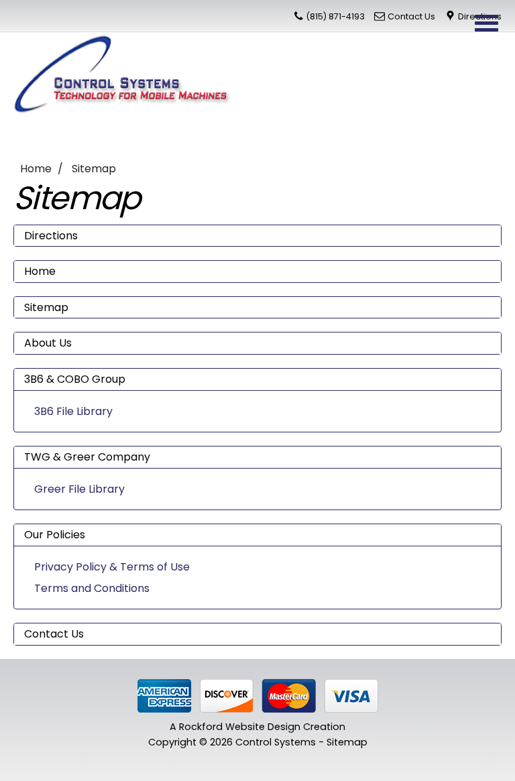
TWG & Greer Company (87, 457)
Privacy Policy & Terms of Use (112, 567)
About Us (48, 343)
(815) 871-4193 (335, 16)
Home (36, 168)
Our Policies (54, 534)
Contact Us (411, 16)
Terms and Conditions (92, 588)
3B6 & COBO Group (74, 379)
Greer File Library (79, 489)
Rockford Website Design (239, 726)
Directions (51, 235)
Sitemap (94, 168)
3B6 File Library (73, 411)
